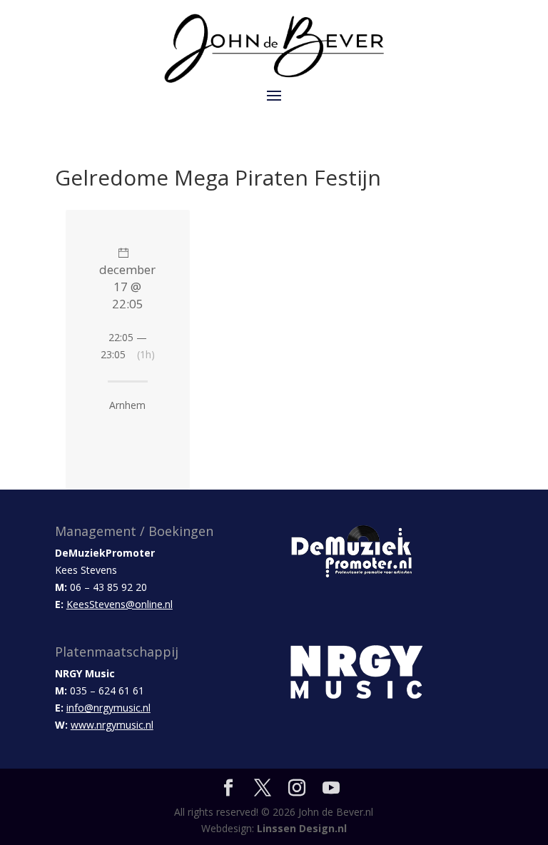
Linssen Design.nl (302, 828)
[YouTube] (331, 788)
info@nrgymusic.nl (108, 707)
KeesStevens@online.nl (119, 604)
